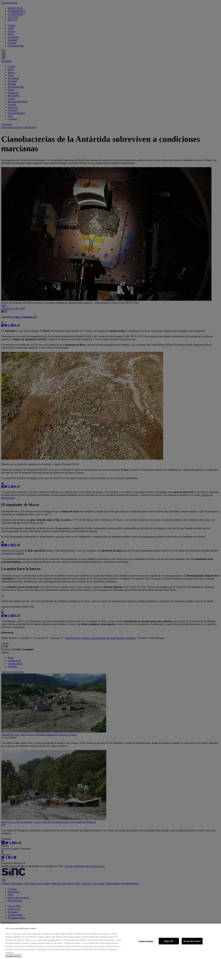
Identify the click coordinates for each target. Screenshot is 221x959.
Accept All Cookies (192, 941)
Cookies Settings (145, 941)
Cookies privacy (13, 955)
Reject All (168, 941)
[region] (110, 941)
